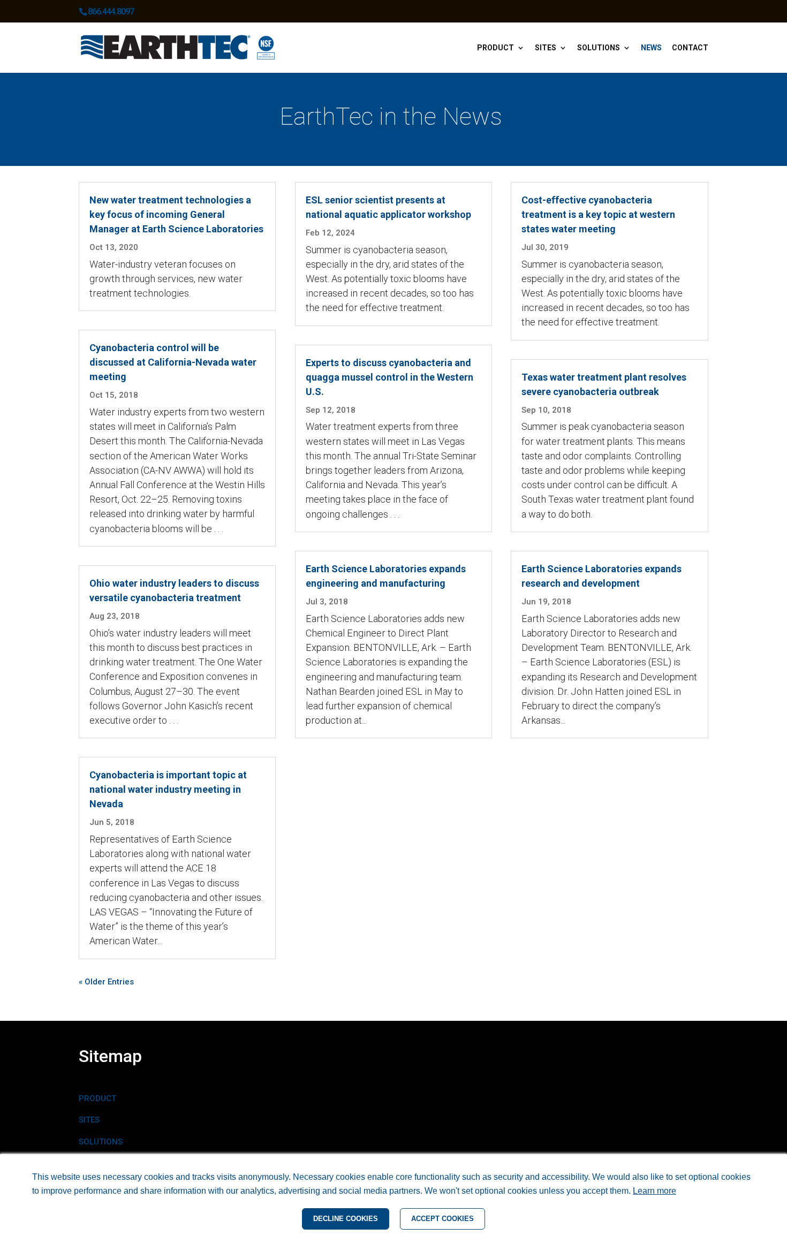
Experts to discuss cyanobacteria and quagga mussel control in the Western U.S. (389, 377)
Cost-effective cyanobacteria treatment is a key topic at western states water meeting (598, 214)
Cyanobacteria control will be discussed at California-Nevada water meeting (172, 362)
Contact (690, 48)
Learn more (654, 1190)
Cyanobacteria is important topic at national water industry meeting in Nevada (168, 789)
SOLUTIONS (101, 1142)
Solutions (598, 48)
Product (495, 48)
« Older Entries (106, 982)
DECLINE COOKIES (345, 1219)
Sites (545, 48)
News (651, 48)
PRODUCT (97, 1098)
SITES (89, 1120)
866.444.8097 (111, 11)
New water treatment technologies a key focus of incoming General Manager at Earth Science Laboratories (176, 214)
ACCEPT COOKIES (442, 1219)
